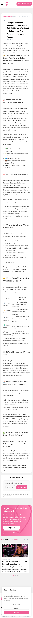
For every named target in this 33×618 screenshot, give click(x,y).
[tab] (13, 575)
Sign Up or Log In (24, 4)
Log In (10, 487)
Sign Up (22, 487)
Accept (17, 612)
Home (5, 16)
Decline (16, 608)
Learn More (16, 604)
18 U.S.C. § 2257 (16, 616)
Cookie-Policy (5, 616)
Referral (25, 616)
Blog (10, 16)
